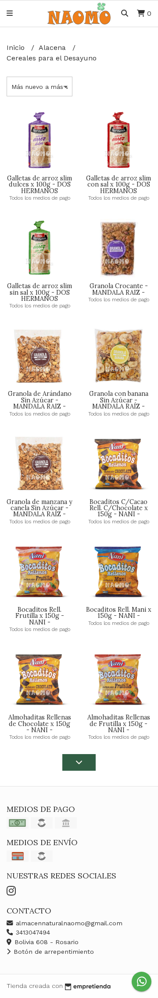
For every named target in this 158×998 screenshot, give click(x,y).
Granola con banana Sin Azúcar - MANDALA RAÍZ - (118, 400)
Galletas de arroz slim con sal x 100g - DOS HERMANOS (118, 184)
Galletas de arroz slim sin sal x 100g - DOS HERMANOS (39, 292)
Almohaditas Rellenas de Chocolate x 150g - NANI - (39, 723)
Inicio (17, 47)
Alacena (53, 47)
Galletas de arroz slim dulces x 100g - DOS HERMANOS (39, 184)
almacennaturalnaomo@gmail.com (68, 923)
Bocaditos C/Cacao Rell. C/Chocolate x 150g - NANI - (119, 508)
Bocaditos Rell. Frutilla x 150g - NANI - (39, 616)
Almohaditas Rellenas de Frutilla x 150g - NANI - (118, 723)
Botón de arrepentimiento (52, 951)
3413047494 (32, 932)
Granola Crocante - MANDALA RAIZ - (119, 289)
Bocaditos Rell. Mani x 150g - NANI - (118, 613)
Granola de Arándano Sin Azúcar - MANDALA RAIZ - (40, 400)
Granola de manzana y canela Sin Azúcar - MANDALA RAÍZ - (39, 508)
